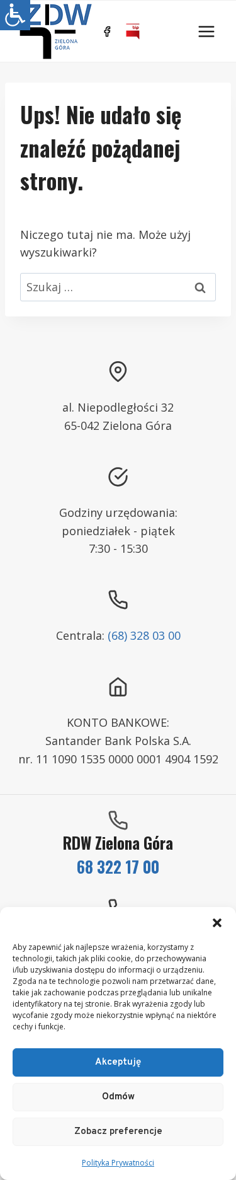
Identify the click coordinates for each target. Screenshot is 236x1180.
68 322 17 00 (118, 866)
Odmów (118, 1097)
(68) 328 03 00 (144, 635)
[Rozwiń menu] (206, 31)
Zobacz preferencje (118, 1132)
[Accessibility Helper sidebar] (15, 15)
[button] (217, 923)
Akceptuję (118, 1062)
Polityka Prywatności (118, 1162)
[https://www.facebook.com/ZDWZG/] (107, 31)
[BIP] (132, 31)
